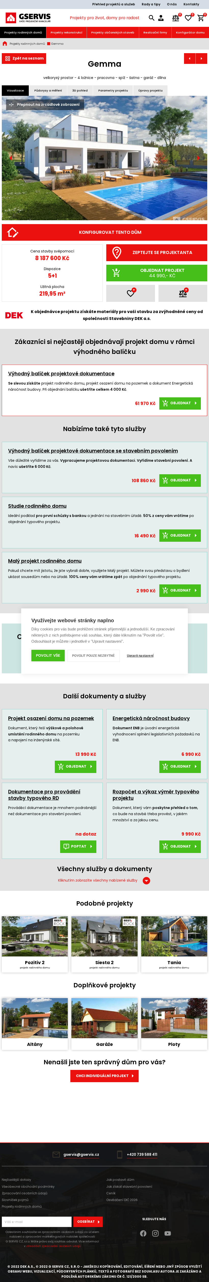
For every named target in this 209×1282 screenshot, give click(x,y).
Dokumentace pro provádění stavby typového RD (44, 795)
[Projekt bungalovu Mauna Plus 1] (189, 58)
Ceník (110, 1193)
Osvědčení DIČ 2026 (122, 1200)
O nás (172, 4)
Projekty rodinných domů (23, 32)
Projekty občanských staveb (112, 32)
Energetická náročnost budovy (151, 718)
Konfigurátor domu (190, 32)
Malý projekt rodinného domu (45, 561)
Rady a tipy (151, 4)
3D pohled (80, 90)
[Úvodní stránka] (28, 18)
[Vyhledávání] (152, 18)
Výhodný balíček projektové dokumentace (61, 373)
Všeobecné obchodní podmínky (28, 1186)
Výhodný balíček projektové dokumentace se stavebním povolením (93, 450)
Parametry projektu (113, 90)
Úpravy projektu (150, 90)
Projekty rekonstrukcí (66, 32)
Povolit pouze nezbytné (93, 655)
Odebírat (86, 1221)
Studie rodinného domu (37, 506)
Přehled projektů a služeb (113, 4)
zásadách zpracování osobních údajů (53, 1246)
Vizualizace (15, 90)
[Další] (198, 158)
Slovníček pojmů (15, 1200)
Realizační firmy (155, 32)
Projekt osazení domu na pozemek (51, 718)
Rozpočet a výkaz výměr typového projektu (156, 795)
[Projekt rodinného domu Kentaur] (201, 58)
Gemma (56, 44)
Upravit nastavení (140, 655)
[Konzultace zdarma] (163, 18)
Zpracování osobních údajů (24, 1193)
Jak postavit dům (120, 1179)
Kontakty (191, 4)
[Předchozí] (11, 158)
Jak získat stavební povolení (129, 1186)
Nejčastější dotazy (16, 1179)
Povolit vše (48, 655)
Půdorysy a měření (48, 90)
